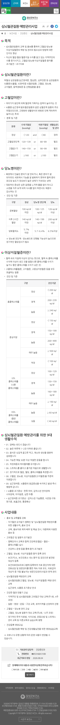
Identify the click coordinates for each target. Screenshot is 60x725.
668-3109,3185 (50, 710)
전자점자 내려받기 (43, 26)
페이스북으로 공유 (52, 26)
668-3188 (32, 706)
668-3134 (38, 708)
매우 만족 (16, 670)
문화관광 (54, 3)
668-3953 (48, 706)
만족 (23, 670)
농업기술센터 (44, 3)
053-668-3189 (39, 654)
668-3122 (23, 708)
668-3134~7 (33, 710)
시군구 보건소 (26, 719)
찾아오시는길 (30, 688)
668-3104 (13, 706)
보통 (29, 670)
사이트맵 (51, 688)
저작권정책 (9, 688)
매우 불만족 (44, 670)
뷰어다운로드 (19, 688)
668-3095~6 (15, 710)
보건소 (25, 3)
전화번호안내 (41, 688)
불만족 (35, 670)
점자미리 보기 (47, 26)
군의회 (15, 3)
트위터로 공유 (56, 26)
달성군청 (6, 3)
